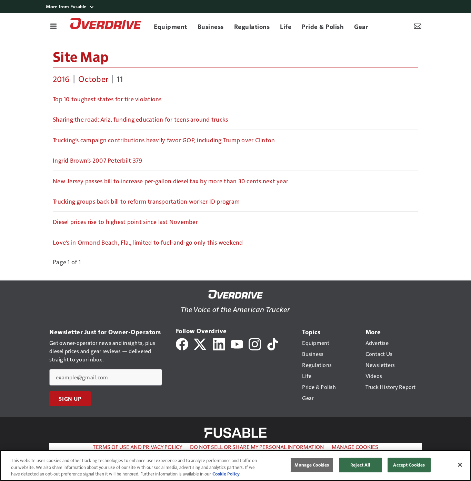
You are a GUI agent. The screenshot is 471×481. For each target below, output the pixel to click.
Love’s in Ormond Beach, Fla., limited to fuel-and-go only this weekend (148, 242)
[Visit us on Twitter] (200, 343)
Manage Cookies (355, 446)
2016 (61, 78)
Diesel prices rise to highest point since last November (125, 221)
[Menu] (53, 25)
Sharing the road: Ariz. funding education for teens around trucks (140, 119)
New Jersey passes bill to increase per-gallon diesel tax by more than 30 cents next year (170, 181)
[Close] (460, 464)
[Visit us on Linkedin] (219, 343)
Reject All (360, 465)
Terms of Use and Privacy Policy (137, 446)
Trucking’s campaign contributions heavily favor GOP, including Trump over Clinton (164, 140)
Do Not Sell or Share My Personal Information (257, 446)
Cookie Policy (226, 474)
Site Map (81, 56)
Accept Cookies (409, 465)
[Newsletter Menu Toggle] (417, 25)
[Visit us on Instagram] (255, 343)
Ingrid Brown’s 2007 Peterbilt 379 (97, 160)
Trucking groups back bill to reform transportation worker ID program (146, 201)
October (93, 78)
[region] (235, 465)
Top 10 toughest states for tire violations (107, 99)
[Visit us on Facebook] (182, 343)
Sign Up (70, 398)
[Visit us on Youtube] (237, 343)
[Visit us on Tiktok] (273, 343)
